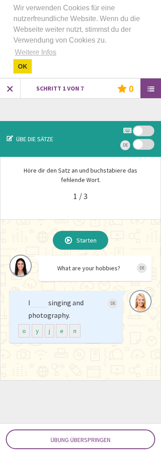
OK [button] (22, 66)
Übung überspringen (80, 440)
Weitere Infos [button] (35, 52)
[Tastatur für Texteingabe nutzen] (128, 132)
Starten (86, 240)
